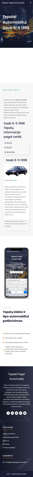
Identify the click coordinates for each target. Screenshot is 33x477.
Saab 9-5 (16, 90)
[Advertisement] (16, 65)
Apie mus (6, 441)
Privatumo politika (9, 447)
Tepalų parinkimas (9, 434)
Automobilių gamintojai (11, 437)
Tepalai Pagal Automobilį (13, 3)
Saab (10, 90)
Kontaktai (6, 444)
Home (5, 90)
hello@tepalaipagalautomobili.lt (16, 462)
